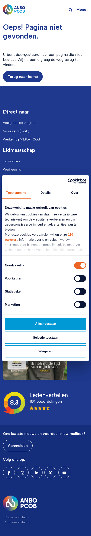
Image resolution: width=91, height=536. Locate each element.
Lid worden (11, 161)
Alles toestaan (45, 323)
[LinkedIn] (37, 472)
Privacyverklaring (17, 517)
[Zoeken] (70, 9)
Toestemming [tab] (16, 192)
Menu (81, 9)
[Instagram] (23, 472)
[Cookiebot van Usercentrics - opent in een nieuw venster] (67, 181)
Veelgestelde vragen (18, 123)
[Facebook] (9, 472)
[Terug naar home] (14, 9)
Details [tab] (45, 192)
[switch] (80, 278)
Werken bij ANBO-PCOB (21, 139)
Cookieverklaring (17, 522)
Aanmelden (18, 445)
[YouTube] (64, 472)
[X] (50, 472)
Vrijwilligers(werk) (16, 131)
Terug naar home (23, 76)
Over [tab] (74, 192)
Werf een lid (12, 169)
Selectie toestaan (45, 337)
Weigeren (45, 351)
